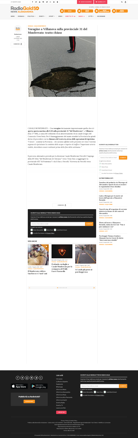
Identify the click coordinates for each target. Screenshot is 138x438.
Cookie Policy (73, 421)
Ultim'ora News (61, 389)
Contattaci (61, 412)
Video (60, 16)
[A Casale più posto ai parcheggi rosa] (85, 254)
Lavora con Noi (61, 408)
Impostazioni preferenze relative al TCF (69, 427)
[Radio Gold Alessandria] (25, 9)
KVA (103, 435)
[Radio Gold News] (68, 11)
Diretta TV (69, 16)
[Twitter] (36, 2)
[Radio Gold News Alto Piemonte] (102, 11)
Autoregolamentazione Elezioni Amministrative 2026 (69, 425)
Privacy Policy (50, 233)
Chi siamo (59, 379)
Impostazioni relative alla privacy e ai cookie (69, 429)
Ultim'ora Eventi (61, 400)
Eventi (41, 16)
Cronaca (21, 16)
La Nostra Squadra (62, 382)
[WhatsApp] (50, 2)
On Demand (101, 16)
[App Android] (54, 2)
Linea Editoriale (68, 423)
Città (90, 16)
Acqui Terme (108, 204)
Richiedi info (29, 401)
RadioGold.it (47, 435)
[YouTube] (39, 2)
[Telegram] (47, 2)
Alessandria (108, 191)
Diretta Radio (60, 403)
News (13, 16)
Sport (51, 16)
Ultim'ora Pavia (61, 395)
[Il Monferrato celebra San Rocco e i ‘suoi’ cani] (38, 254)
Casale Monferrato (40, 26)
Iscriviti (89, 224)
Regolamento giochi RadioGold (81, 423)
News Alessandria (38, 230)
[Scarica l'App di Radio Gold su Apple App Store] (19, 386)
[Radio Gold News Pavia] (85, 11)
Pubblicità (59, 384)
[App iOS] (57, 2)
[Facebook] (32, 2)
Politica (31, 16)
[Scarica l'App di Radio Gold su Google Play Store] (39, 386)
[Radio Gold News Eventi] (120, 11)
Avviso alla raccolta (69, 431)
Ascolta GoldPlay (86, 2)
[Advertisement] (62, 112)
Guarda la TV (101, 2)
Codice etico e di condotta (55, 423)
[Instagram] (43, 2)
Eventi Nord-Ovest (61, 230)
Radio (81, 16)
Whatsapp (59, 387)
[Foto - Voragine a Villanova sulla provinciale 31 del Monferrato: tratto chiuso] (62, 66)
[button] (18, 44)
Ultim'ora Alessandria (63, 392)
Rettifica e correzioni (104, 423)
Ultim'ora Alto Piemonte (64, 397)
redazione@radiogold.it (85, 435)
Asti (106, 231)
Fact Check (94, 423)
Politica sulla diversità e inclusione (37, 423)
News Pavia (49, 230)
